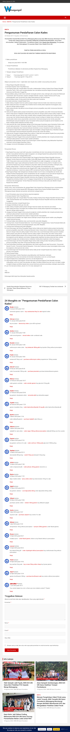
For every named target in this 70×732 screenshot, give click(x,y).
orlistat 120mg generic (31, 503)
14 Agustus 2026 (41, 708)
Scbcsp (12, 319)
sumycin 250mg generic (40, 526)
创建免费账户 (14, 584)
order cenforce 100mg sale (35, 443)
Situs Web (7, 638)
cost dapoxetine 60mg (28, 491)
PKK (18, 678)
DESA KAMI (12, 678)
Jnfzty (12, 462)
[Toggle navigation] (5, 18)
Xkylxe (12, 474)
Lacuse (12, 546)
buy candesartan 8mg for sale (33, 311)
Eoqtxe (12, 391)
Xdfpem (12, 426)
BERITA (7, 29)
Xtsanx (12, 534)
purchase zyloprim (24, 514)
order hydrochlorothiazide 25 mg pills (34, 407)
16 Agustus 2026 (8, 689)
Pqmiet (12, 438)
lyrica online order (27, 479)
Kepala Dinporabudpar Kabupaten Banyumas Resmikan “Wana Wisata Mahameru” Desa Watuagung (19, 288)
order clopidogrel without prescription (33, 550)
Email (7, 630)
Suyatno (17, 36)
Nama (7, 623)
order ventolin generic (30, 383)
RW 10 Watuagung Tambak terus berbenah (51, 286)
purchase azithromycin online (32, 359)
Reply (11, 314)
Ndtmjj (12, 522)
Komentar (8, 602)
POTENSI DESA (53, 678)
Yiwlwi (12, 560)
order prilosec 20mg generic (32, 467)
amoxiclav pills (32, 395)
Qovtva (12, 331)
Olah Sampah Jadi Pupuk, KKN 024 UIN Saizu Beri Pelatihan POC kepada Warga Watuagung (18, 685)
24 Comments (24, 36)
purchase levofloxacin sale (34, 576)
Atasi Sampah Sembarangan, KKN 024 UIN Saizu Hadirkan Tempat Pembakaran (51, 685)
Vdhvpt (12, 498)
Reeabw (12, 343)
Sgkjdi (12, 486)
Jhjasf (12, 572)
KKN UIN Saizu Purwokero (21, 689)
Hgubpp (12, 450)
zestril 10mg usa (29, 455)
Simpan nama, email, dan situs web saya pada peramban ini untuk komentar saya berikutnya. (33, 645)
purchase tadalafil (29, 419)
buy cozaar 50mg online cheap (32, 564)
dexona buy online (24, 323)
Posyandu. (20, 708)
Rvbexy (12, 379)
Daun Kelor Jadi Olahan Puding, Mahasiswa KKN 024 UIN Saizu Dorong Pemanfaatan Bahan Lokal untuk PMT (18, 716)
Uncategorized (24, 678)
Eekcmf (12, 367)
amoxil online (26, 335)
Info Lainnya (8, 659)
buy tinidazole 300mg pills (33, 347)
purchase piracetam (33, 371)
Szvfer (12, 510)
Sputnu (12, 414)
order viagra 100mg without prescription (35, 431)
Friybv (11, 355)
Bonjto (12, 307)
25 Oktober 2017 (9, 36)
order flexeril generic (25, 538)
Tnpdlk (12, 402)
